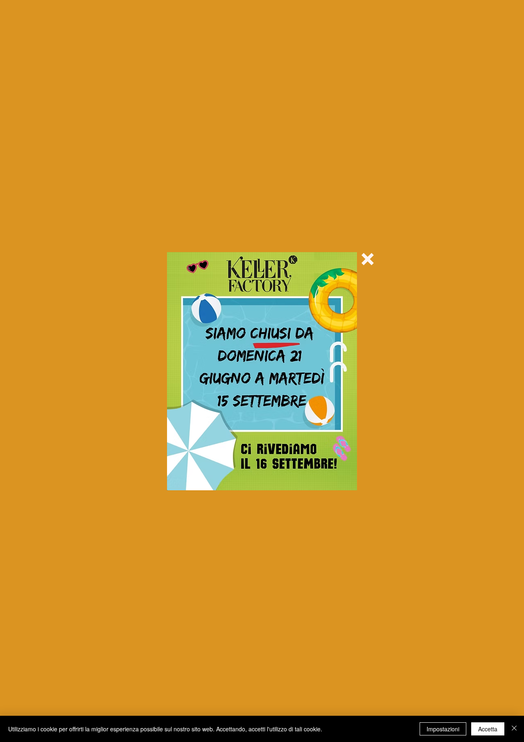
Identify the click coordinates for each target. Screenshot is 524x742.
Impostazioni (443, 729)
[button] (367, 259)
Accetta (487, 729)
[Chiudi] (514, 728)
